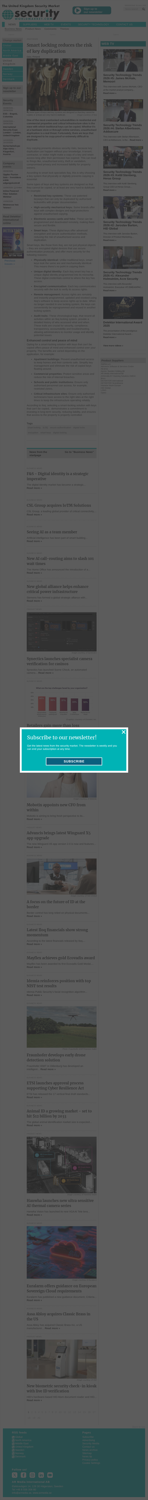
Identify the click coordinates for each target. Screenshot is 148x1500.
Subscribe (74, 761)
